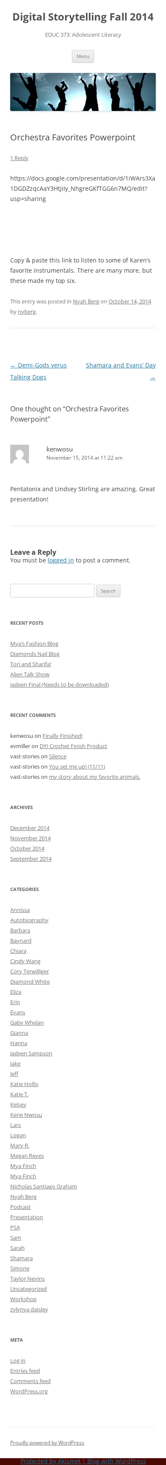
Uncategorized (28, 1289)
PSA (15, 1227)
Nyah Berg (86, 301)
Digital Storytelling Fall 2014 (83, 16)
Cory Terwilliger (29, 971)
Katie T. (19, 1094)
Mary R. (19, 1145)
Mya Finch (23, 1166)
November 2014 (30, 838)
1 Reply (19, 158)
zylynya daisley (29, 1309)
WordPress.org (29, 1391)
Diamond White (30, 981)
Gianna (19, 1033)
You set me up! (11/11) (77, 766)
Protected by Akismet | (53, 1461)
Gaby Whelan (27, 1022)
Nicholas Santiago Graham (43, 1186)
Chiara (18, 951)
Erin (15, 1002)
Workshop (23, 1299)
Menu (83, 56)
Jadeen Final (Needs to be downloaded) (59, 684)
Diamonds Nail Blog (35, 654)
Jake (15, 1063)
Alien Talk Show (29, 674)
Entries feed (25, 1371)
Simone (19, 1268)
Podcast (20, 1207)
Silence (57, 756)
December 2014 (29, 828)
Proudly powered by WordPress (47, 1442)
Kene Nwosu (26, 1114)
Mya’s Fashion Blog (34, 643)
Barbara (20, 930)
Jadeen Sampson (31, 1053)
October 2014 (27, 848)
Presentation (26, 1217)
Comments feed (30, 1381)
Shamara (21, 1258)
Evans (17, 1012)
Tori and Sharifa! (30, 664)
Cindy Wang (25, 961)
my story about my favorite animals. (94, 777)
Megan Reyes (27, 1155)
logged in (61, 560)
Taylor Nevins (27, 1278)
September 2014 (31, 858)
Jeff (14, 1074)
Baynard (20, 940)
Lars (15, 1125)
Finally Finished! (63, 736)
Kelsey (18, 1104)
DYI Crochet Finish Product (73, 746)
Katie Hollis (24, 1084)
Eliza (15, 992)
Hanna (18, 1043)
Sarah (17, 1248)
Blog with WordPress (116, 1461)
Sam (15, 1237)
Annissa (20, 910)
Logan (18, 1135)
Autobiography (29, 920)
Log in (18, 1360)
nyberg (27, 311)
